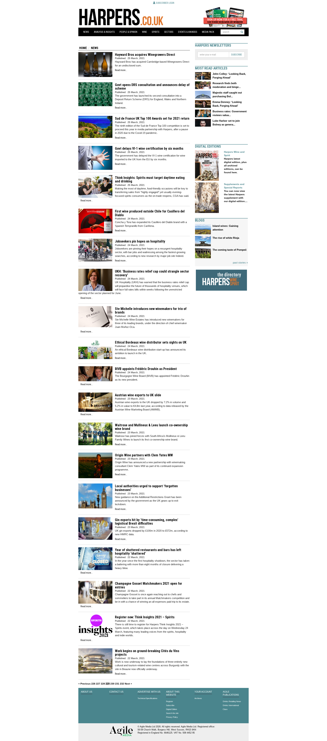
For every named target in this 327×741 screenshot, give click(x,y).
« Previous (84, 683)
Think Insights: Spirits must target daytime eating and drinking (150, 179)
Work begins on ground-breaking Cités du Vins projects (147, 653)
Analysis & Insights (104, 32)
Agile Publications (231, 693)
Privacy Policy (172, 717)
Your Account (203, 692)
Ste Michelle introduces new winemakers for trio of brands (150, 311)
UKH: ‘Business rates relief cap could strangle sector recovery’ (152, 273)
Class (225, 709)
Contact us (116, 692)
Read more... (121, 70)
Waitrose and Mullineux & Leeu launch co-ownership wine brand (151, 427)
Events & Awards (187, 32)
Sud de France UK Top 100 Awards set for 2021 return (152, 118)
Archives (198, 698)
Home (83, 48)
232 (122, 683)
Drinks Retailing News (232, 701)
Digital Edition (171, 709)
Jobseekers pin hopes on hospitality (140, 241)
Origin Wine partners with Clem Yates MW (144, 455)
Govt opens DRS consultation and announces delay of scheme (152, 87)
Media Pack (208, 32)
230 (112, 683)
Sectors (168, 32)
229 (108, 683)
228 (103, 683)
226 (93, 683)
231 (117, 683)
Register (169, 701)
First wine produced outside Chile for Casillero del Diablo (150, 213)
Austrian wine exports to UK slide (138, 395)
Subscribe (236, 54)
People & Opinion (128, 32)
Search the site (172, 713)
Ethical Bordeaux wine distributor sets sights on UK (150, 342)
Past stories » (240, 262)
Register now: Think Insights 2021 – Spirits (144, 617)
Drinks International (231, 705)
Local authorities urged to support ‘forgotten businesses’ (146, 488)
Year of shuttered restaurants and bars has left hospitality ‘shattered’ (148, 552)
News (86, 32)
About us (86, 692)
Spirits (155, 32)
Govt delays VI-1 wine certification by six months (149, 149)
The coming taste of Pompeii (229, 249)
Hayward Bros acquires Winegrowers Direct (145, 55)
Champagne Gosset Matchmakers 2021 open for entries (148, 585)
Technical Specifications (147, 698)
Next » (128, 683)
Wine (144, 32)
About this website (173, 693)
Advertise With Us (149, 692)
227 (98, 683)
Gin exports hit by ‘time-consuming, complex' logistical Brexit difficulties (146, 522)
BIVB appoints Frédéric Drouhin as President (146, 369)
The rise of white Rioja (226, 237)
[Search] (241, 31)
